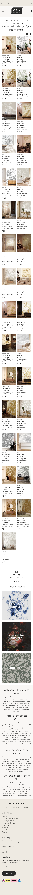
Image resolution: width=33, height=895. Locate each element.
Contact (4, 832)
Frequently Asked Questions (11, 818)
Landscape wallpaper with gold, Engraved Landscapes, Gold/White (8, 95)
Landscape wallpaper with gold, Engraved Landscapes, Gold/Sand (8, 426)
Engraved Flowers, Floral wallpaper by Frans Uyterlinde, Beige (7, 260)
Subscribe (9, 873)
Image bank (5, 830)
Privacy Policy (8, 891)
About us (5, 816)
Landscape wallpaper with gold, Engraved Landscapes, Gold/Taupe (23, 525)
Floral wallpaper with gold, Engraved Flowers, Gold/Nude (23, 161)
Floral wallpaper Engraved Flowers (22, 62)
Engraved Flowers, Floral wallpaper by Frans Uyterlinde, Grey (7, 293)
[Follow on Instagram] (3, 852)
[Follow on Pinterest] (7, 852)
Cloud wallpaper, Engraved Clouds (22, 360)
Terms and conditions (17, 891)
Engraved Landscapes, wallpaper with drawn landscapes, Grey (23, 426)
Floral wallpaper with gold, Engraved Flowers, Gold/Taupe (23, 260)
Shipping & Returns (8, 821)
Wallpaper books (7, 827)
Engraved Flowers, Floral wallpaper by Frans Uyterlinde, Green (22, 95)
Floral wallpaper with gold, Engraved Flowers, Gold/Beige (23, 293)
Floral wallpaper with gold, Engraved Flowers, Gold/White (23, 327)
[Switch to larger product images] (27, 34)
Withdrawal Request (8, 823)
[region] (16, 574)
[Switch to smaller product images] (30, 34)
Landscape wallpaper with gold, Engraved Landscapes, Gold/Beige (8, 492)
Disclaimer (25, 891)
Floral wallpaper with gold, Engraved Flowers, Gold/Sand (8, 62)
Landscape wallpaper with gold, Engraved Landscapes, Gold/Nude (8, 525)
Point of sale (6, 825)
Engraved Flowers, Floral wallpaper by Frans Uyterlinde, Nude (7, 227)
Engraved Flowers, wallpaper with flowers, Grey (7, 128)
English (15, 886)
